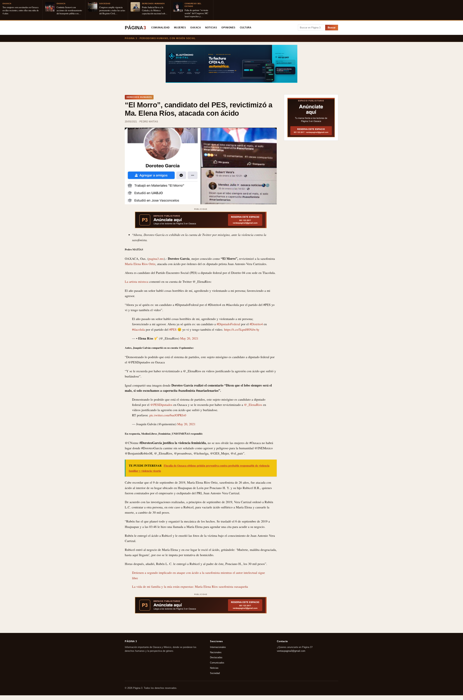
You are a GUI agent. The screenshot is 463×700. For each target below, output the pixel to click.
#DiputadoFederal (228, 324)
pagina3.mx (156, 258)
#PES (173, 329)
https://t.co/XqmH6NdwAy (241, 329)
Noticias (211, 27)
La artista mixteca (137, 281)
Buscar (331, 27)
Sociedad (215, 673)
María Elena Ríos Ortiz (140, 264)
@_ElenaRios (253, 404)
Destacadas (216, 657)
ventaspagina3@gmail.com (291, 650)
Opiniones (228, 27)
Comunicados (217, 662)
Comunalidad (160, 27)
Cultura (245, 27)
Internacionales (218, 647)
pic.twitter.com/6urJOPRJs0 (167, 415)
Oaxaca (195, 27)
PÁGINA (135, 27)
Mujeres (180, 27)
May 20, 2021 (189, 338)
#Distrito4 (256, 324)
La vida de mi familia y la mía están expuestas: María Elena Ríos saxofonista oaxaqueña (190, 586)
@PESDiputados (161, 404)
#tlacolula (138, 329)
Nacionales (216, 652)
